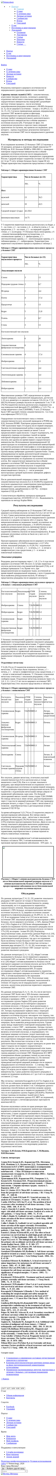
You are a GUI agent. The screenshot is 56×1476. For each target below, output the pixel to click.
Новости (20, 42)
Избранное (11, 1438)
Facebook (10, 1407)
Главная (20, 9)
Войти (4, 65)
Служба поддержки (15, 1452)
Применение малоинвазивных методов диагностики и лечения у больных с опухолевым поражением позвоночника (30, 1372)
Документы (22, 35)
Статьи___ (21, 44)
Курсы (19, 21)
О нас (14, 25)
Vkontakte (10, 1409)
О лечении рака (24, 14)
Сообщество (22, 18)
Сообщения (11, 1443)
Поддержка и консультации (23, 28)
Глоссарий (21, 23)
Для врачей (16, 30)
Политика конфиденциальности (15, 1461)
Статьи (20, 37)
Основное (21, 32)
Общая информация (15, 1395)
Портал (14, 6)
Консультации (12, 1454)
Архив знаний (12, 1457)
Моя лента (10, 1436)
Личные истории (24, 16)
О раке (20, 11)
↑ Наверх (5, 1379)
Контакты (10, 1398)
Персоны (21, 39)
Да (3, 1468)
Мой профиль (12, 1441)
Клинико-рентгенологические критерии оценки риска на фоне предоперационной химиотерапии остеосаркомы (30, 1365)
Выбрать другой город (15, 1468)
